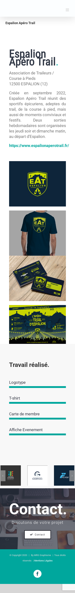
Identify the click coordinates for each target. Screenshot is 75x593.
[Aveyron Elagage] (10, 475)
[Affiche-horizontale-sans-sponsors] (37, 307)
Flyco (64, 470)
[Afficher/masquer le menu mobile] (68, 10)
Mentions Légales (43, 560)
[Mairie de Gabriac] (37, 475)
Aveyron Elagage (10, 466)
